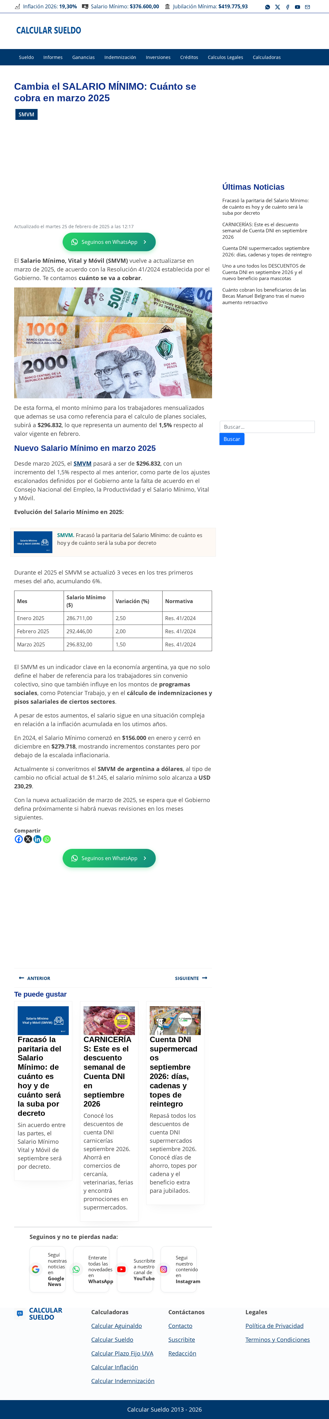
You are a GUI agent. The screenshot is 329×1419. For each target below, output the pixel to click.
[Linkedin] (37, 839)
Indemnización (120, 57)
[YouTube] (297, 6)
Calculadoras (267, 57)
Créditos (189, 57)
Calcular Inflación (114, 1367)
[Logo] (48, 29)
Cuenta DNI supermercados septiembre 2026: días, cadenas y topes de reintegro (174, 1071)
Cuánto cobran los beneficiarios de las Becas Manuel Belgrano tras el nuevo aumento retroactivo (264, 296)
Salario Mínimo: (125, 6)
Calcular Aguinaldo (116, 1326)
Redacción (182, 1353)
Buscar (232, 439)
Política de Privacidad (274, 1326)
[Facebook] (287, 6)
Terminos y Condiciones (277, 1339)
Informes (53, 57)
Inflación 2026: (50, 6)
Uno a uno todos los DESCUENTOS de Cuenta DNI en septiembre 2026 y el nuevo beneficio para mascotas (263, 272)
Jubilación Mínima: (210, 6)
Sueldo (26, 57)
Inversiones (158, 57)
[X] (277, 6)
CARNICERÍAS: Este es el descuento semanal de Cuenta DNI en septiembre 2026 (107, 1071)
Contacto (180, 1326)
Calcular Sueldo (112, 1339)
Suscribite (181, 1339)
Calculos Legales (225, 57)
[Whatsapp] (47, 839)
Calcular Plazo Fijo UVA (122, 1353)
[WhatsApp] (267, 6)
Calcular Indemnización (123, 1381)
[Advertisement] (208, 30)
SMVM (26, 114)
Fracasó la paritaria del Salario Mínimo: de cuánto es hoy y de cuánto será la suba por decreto (39, 1076)
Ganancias (83, 57)
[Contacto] (307, 6)
